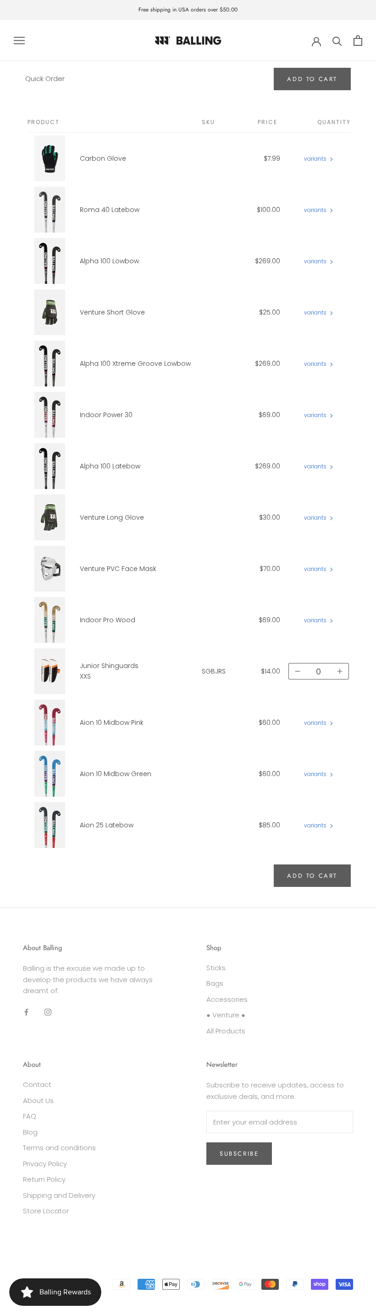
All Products (225, 1031)
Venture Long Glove (112, 517)
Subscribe (239, 1153)
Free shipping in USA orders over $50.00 (188, 9)
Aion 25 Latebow (106, 825)
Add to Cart (312, 79)
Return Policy (44, 1179)
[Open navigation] (19, 40)
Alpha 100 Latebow (110, 466)
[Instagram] (47, 1011)
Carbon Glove (103, 158)
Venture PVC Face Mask (118, 568)
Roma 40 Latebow (109, 209)
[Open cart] (358, 40)
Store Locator (46, 1211)
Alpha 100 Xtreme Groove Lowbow (135, 363)
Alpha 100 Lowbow (109, 261)
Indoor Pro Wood (107, 620)
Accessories (227, 999)
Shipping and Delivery (59, 1195)
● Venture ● (225, 1015)
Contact (37, 1084)
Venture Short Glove (112, 312)
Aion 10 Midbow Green (115, 773)
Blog (30, 1132)
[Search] (337, 40)
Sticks (216, 968)
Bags (214, 983)
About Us (38, 1100)
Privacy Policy (45, 1163)
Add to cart (312, 875)
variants (315, 159)
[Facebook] (26, 1011)
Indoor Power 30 (106, 414)
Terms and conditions (59, 1147)
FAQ (29, 1116)
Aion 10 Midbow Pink (112, 722)
